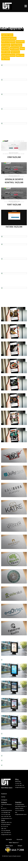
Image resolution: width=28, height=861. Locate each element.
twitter (3, 797)
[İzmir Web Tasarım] (6, 782)
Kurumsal (19, 839)
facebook (4, 793)
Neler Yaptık (9, 845)
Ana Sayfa (9, 839)
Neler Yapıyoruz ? (14, 842)
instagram (4, 800)
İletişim (20, 845)
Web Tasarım (9, 856)
